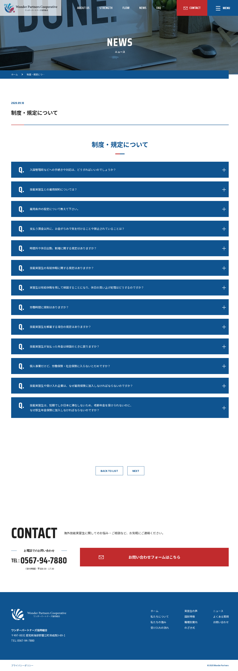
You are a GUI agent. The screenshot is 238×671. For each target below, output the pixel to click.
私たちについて (160, 616)
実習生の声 (190, 611)
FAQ (158, 7)
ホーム (154, 611)
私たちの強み (158, 622)
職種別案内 (190, 622)
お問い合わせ (221, 622)
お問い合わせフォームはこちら (154, 557)
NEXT (135, 471)
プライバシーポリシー (22, 665)
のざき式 (189, 628)
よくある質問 (221, 616)
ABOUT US (83, 7)
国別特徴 (189, 616)
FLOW (126, 7)
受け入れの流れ (160, 628)
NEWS (142, 7)
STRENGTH (105, 7)
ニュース (218, 611)
